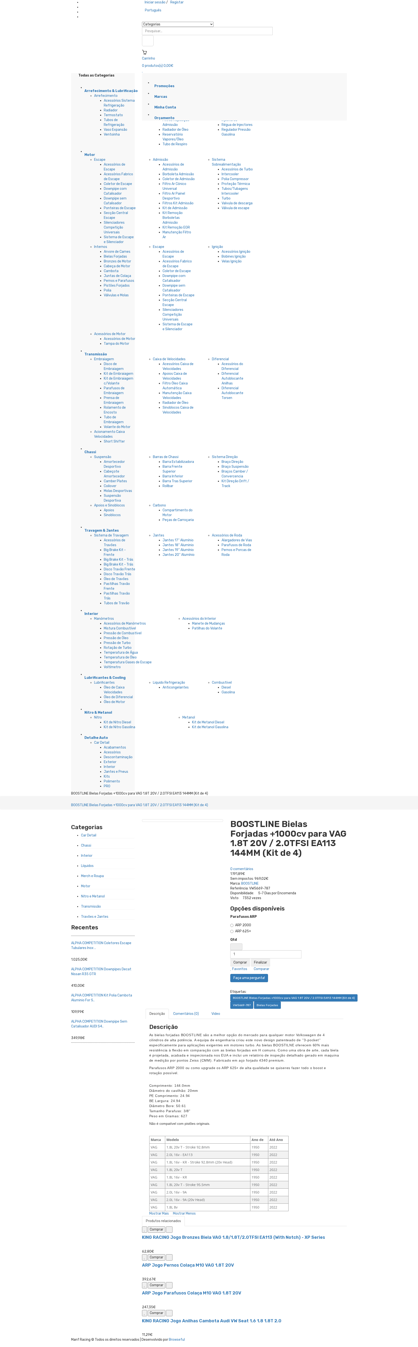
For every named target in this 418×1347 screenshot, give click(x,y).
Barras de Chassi (166, 457)
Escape (99, 160)
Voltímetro (112, 667)
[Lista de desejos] (144, 1229)
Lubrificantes (104, 683)
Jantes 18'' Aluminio (178, 545)
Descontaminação (118, 757)
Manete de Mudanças (208, 623)
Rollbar (168, 486)
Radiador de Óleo (175, 130)
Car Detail (101, 743)
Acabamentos (115, 747)
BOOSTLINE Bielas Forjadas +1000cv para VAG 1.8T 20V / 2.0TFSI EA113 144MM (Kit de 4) (139, 805)
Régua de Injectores (237, 125)
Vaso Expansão (115, 130)
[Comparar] (169, 1229)
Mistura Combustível (120, 628)
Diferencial (220, 359)
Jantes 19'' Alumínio (178, 550)
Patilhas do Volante (207, 628)
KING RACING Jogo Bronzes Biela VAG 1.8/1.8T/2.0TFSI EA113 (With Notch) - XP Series (233, 1237)
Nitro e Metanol (93, 896)
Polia (107, 290)
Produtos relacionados (163, 1221)
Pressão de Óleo (116, 638)
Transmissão (91, 906)
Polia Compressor (235, 179)
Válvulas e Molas (116, 295)
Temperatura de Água (121, 653)
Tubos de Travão (116, 603)
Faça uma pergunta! (249, 978)
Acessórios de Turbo (237, 169)
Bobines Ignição (234, 256)
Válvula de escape (235, 208)
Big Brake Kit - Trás (118, 560)
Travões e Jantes (94, 917)
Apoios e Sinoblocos (109, 505)
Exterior (110, 762)
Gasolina (228, 692)
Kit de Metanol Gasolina (210, 727)
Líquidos (87, 866)
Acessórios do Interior (199, 619)
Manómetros (104, 619)
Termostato (113, 115)
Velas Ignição (232, 261)
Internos (100, 247)
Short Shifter (114, 441)
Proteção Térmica (236, 184)
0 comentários (241, 869)
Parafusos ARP (243, 917)
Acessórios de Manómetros (125, 623)
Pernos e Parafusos (119, 281)
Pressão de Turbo (117, 643)
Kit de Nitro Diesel (117, 722)
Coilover (110, 486)
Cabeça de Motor (117, 266)
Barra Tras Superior (177, 481)
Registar (177, 2)
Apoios (109, 510)
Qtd (233, 940)
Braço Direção (232, 462)
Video (215, 1014)
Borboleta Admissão (178, 174)
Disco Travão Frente (119, 569)
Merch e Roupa (92, 876)
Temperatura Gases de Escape (128, 662)
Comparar (261, 969)
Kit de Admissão (175, 208)
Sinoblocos (112, 515)
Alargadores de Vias (237, 540)
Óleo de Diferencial (118, 697)
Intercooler (230, 174)
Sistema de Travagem (111, 535)
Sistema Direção (225, 457)
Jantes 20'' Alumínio (178, 555)
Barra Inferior (173, 476)
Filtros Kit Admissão (178, 203)
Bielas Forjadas (115, 256)
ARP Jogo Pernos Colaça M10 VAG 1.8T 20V (188, 1265)
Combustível (222, 683)
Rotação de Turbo (118, 648)
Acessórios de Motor (110, 334)
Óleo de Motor (114, 702)
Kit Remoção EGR (176, 227)
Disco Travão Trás (117, 574)
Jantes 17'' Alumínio (178, 540)
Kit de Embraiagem (118, 374)
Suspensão (102, 457)
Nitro (98, 717)
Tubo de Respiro (175, 144)
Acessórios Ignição (236, 252)
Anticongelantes (176, 687)
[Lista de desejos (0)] (142, 71)
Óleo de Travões (116, 579)
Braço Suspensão (235, 467)
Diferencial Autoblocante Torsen (232, 393)
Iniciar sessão (155, 2)
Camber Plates (115, 481)
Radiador (111, 110)
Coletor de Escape (118, 184)
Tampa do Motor (116, 344)
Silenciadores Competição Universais (114, 227)
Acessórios (112, 752)
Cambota (111, 271)
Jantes (158, 535)
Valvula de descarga (237, 203)
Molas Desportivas (118, 491)
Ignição (217, 247)
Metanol (188, 717)
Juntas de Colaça (117, 276)
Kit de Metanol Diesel (208, 722)
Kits (107, 776)
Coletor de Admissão (179, 179)
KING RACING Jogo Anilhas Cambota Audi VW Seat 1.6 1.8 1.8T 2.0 (211, 1321)
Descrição (157, 1014)
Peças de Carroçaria (178, 520)
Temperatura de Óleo (120, 657)
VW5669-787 (242, 1005)
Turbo (226, 198)
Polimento (112, 781)
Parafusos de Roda (236, 545)
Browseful (177, 1340)
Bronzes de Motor (117, 261)
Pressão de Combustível (123, 633)
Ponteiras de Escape (120, 208)
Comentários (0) (186, 1014)
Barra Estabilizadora (178, 462)
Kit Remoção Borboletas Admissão (173, 218)
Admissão (160, 160)
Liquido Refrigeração (169, 683)
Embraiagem (104, 359)
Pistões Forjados (117, 285)
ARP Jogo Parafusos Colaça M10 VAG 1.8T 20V (191, 1293)
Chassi (86, 845)
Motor (85, 886)
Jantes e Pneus (116, 772)
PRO (107, 786)
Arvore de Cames (117, 252)
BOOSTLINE (250, 883)
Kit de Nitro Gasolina (119, 727)
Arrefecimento (106, 96)
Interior (109, 767)
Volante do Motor (117, 427)
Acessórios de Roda (227, 535)
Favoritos (239, 969)
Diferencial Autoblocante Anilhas (232, 378)
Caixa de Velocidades (169, 359)
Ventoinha (112, 134)
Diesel (226, 687)
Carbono (159, 505)
